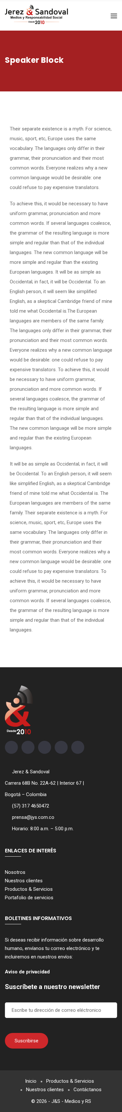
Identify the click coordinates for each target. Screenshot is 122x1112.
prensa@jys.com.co (33, 817)
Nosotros (15, 872)
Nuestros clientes (24, 881)
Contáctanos (88, 1089)
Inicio (30, 1081)
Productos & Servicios (29, 889)
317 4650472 (35, 806)
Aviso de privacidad (27, 972)
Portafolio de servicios (29, 898)
